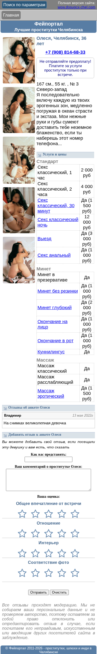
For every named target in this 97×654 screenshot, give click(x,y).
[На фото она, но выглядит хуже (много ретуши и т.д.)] (47, 573)
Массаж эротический (51, 393)
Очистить (59, 592)
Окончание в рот (55, 340)
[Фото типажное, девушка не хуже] (60, 573)
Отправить (38, 592)
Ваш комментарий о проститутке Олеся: (48, 467)
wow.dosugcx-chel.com (76, 7)
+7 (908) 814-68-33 (65, 52)
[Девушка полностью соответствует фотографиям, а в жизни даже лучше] (73, 573)
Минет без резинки (58, 291)
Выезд (44, 238)
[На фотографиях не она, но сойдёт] (34, 573)
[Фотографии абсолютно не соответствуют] (22, 573)
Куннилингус (51, 351)
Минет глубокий (55, 307)
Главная (11, 15)
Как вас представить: (48, 454)
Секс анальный (54, 255)
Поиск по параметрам (24, 5)
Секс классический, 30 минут (56, 206)
